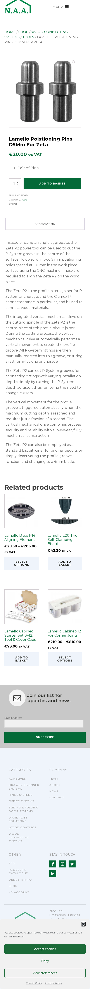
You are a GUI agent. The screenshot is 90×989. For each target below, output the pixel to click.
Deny (45, 961)
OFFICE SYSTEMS (21, 801)
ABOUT (54, 785)
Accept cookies (45, 949)
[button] (83, 924)
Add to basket (52, 183)
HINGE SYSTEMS (21, 794)
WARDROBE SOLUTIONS (18, 819)
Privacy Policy (53, 983)
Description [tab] (45, 224)
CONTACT (56, 797)
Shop (23, 32)
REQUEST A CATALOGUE (18, 871)
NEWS (53, 791)
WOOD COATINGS (22, 827)
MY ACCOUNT (19, 892)
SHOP (13, 886)
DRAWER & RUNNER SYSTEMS (24, 786)
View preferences (45, 973)
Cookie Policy (34, 983)
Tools (28, 37)
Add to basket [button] (65, 563)
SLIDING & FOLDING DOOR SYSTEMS (24, 809)
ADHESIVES (17, 778)
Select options (21, 563)
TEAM (53, 778)
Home (10, 32)
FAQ (12, 863)
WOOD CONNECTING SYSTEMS (19, 837)
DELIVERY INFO (20, 879)
